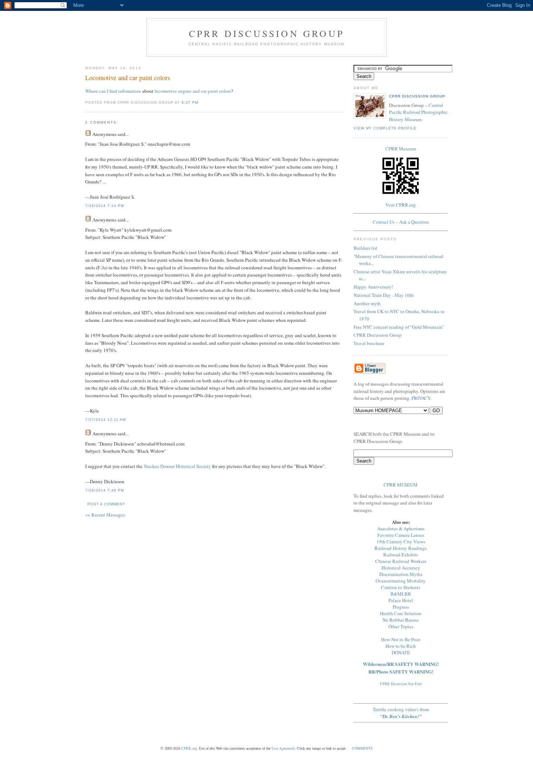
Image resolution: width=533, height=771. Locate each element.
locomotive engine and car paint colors (192, 91)
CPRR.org (189, 748)
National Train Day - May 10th (384, 295)
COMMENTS (362, 748)
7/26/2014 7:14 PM (104, 206)
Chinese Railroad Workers (400, 561)
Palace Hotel (400, 600)
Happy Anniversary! (373, 286)
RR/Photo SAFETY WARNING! (400, 671)
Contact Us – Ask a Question (401, 222)
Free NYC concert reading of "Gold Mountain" (399, 327)
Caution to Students (400, 587)
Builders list (365, 248)
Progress (401, 607)
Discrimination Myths (400, 574)
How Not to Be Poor (400, 639)
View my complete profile (385, 128)
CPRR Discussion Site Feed (401, 683)
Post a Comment (106, 504)
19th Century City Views (400, 541)
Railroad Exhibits (400, 554)
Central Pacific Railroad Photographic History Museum (418, 112)
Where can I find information (113, 91)
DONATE (401, 652)
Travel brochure (369, 343)
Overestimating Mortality (401, 580)
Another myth (367, 303)
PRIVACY (421, 398)
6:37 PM (190, 102)
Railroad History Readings (401, 548)
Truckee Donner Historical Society (177, 466)
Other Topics (400, 626)
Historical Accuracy (400, 567)
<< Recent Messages (105, 514)
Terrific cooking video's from (401, 713)
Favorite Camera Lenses (400, 535)
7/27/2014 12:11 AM (105, 420)
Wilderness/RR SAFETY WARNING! (401, 663)
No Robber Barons (401, 620)
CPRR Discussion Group (266, 33)
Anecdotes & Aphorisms (401, 528)
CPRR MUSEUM (401, 484)
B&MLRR (401, 593)
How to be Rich (400, 646)
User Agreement (283, 748)
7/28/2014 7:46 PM (104, 490)
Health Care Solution (400, 613)
